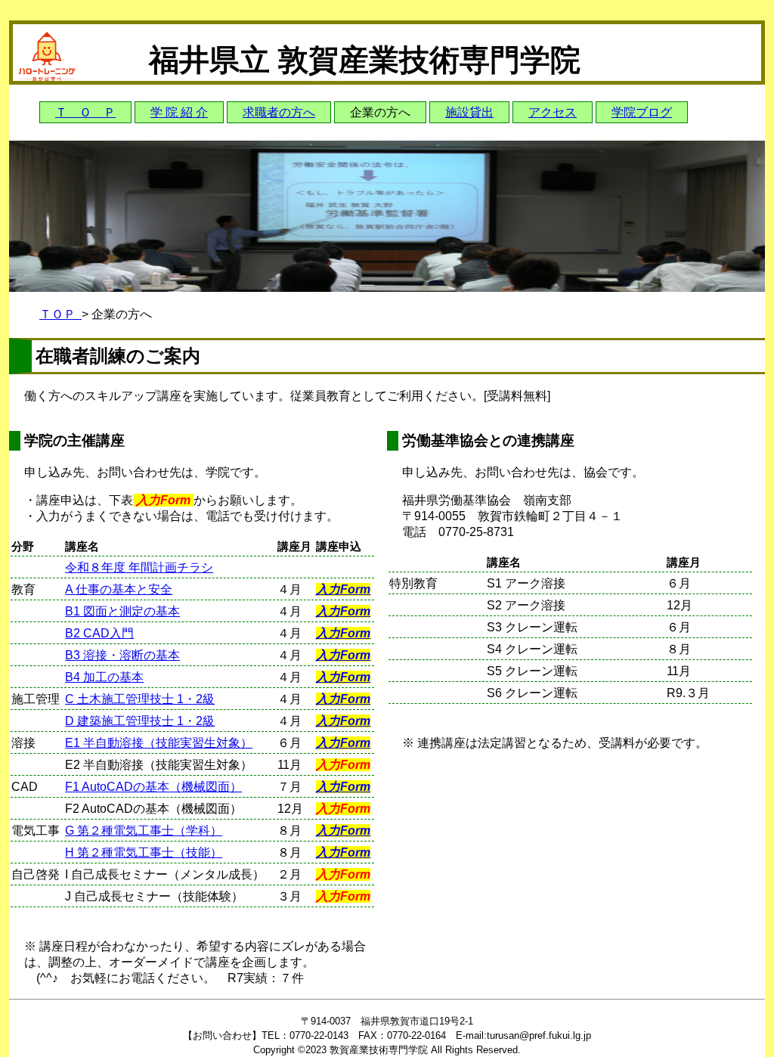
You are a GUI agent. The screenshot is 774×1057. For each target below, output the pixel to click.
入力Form (343, 589)
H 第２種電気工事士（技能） (143, 852)
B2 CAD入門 (99, 633)
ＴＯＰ (60, 314)
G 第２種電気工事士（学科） (143, 830)
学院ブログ (641, 112)
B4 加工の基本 (104, 677)
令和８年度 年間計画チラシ (139, 567)
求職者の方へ (279, 112)
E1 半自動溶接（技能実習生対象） (158, 742)
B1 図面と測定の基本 (122, 611)
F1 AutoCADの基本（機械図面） (153, 786)
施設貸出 (469, 112)
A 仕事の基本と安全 (118, 589)
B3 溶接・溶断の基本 (122, 655)
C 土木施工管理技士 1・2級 (140, 699)
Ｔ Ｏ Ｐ (85, 112)
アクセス (552, 112)
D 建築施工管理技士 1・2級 (140, 720)
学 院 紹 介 (179, 112)
